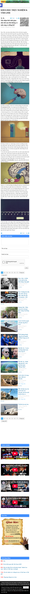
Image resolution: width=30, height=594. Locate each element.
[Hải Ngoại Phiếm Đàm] (15, 1)
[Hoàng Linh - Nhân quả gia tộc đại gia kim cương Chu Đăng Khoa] (9, 312)
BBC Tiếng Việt (21, 383)
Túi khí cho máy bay (23, 404)
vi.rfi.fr (20, 302)
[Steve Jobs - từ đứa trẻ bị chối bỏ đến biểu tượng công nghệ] (9, 283)
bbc (4, 561)
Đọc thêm (2, 304)
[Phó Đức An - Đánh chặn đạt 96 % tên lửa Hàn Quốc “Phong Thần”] (9, 367)
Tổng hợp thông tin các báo (10, 577)
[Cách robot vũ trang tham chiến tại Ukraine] (9, 380)
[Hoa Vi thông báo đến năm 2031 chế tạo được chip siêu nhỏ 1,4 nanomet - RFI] (9, 297)
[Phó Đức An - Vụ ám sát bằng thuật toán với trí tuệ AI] (9, 353)
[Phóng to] (3, 18)
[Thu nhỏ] (1, 18)
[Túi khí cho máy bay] (9, 409)
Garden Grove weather (15, 443)
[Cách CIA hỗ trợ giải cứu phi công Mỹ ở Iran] (9, 326)
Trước (13, 18)
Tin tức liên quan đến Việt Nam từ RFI (12, 564)
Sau (17, 18)
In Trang (1, 233)
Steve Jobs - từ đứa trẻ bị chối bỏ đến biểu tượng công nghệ (23, 280)
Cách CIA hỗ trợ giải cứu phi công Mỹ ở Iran (23, 322)
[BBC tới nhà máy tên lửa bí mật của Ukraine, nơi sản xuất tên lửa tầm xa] (9, 394)
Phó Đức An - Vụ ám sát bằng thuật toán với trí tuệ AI (23, 349)
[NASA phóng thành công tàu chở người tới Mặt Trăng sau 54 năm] (9, 340)
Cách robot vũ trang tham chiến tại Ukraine (23, 377)
